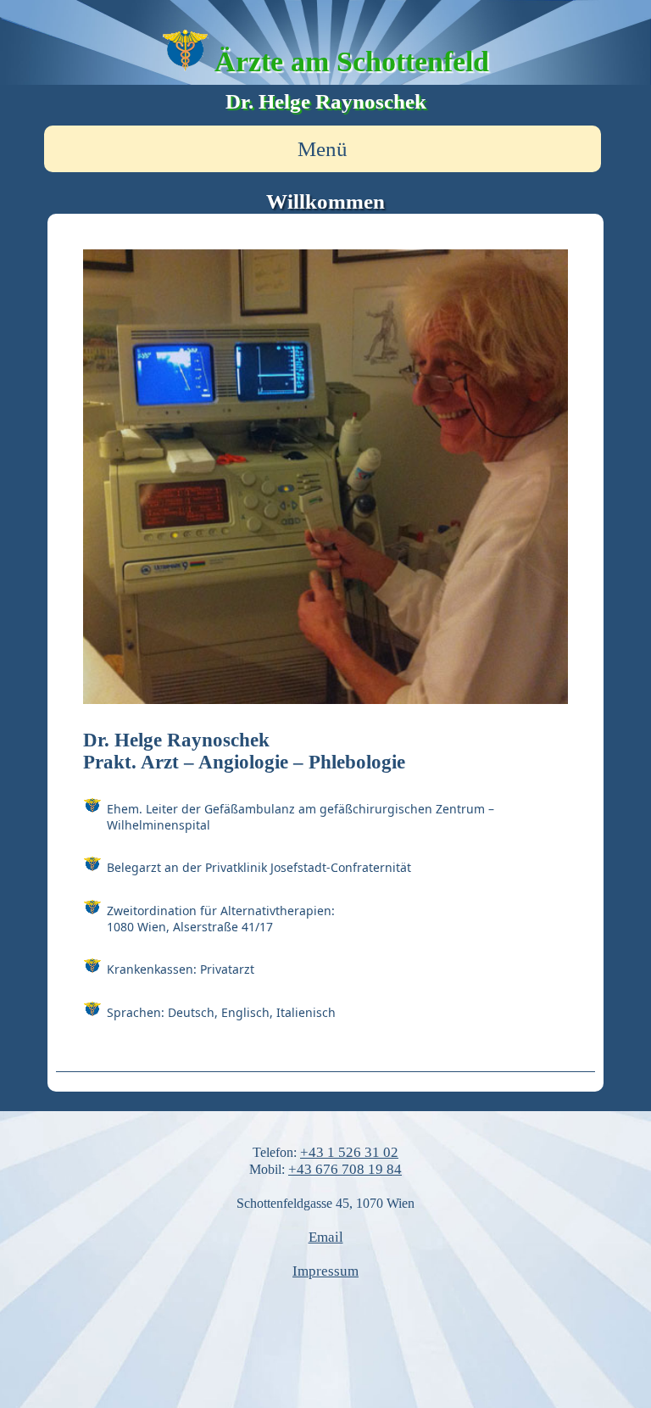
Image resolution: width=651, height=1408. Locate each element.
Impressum (325, 1271)
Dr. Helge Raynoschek (325, 101)
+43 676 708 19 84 (345, 1169)
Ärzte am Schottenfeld (351, 61)
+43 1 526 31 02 (349, 1152)
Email (326, 1237)
